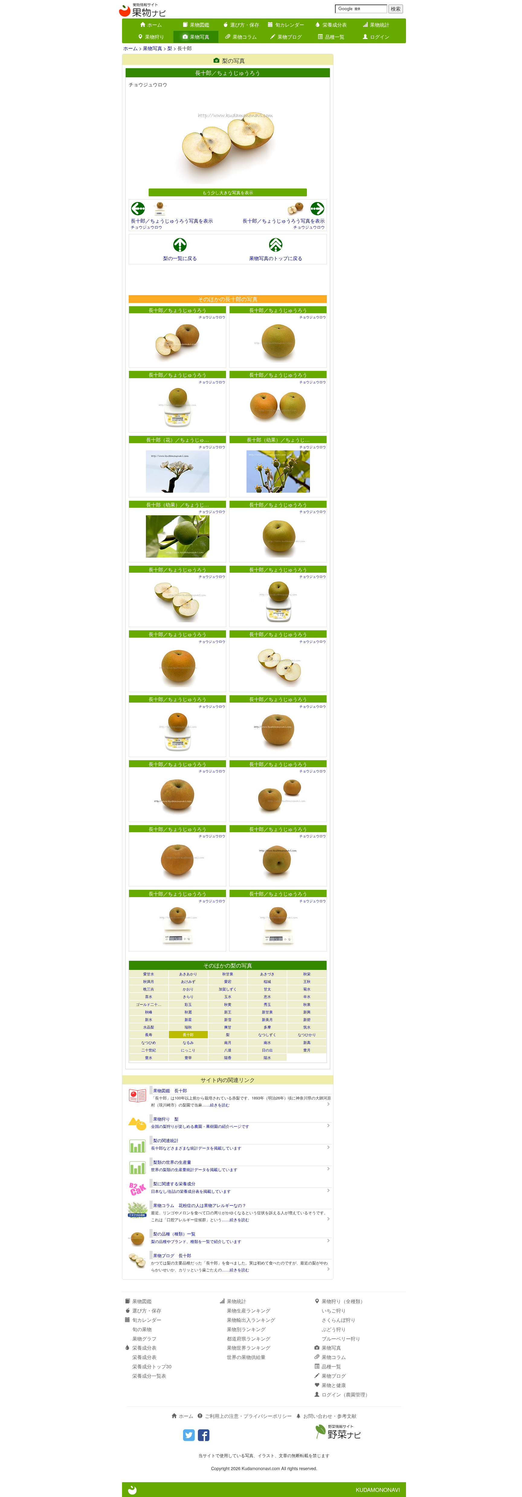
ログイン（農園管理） (346, 1394)
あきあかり (188, 973)
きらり (188, 996)
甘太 (267, 988)
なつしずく (267, 1034)
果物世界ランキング (248, 1347)
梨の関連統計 (166, 1140)
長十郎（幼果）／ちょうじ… (278, 439)
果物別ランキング (246, 1329)
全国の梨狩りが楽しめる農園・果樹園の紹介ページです (200, 1126)
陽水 (267, 1057)
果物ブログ (290, 36)
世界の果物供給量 (246, 1357)
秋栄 (307, 973)
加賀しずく (228, 988)
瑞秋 (188, 1026)
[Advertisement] (227, 279)
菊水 (307, 988)
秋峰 (148, 1011)
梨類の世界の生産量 (172, 1162)
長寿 (148, 1034)
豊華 (188, 1057)
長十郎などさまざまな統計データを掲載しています (196, 1148)
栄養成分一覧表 (149, 1375)
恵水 (267, 996)
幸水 (307, 996)
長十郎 (188, 1034)
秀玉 (267, 1004)
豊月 (307, 1049)
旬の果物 (142, 1329)
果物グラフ (144, 1338)
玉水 (227, 996)
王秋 (307, 981)
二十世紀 (148, 1049)
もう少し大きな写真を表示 (227, 192)
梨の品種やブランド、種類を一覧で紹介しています (196, 1241)
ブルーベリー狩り (341, 1338)
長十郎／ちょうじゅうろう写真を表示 (172, 220)
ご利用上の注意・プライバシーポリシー (248, 1415)
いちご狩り (334, 1310)
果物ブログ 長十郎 (172, 1255)
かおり (188, 988)
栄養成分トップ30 (152, 1366)
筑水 (307, 1026)
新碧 (307, 1019)
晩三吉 (148, 988)
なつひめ (148, 1042)
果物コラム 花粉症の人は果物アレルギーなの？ (199, 1205)
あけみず (188, 981)
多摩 (267, 1026)
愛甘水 (148, 973)
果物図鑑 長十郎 (170, 1090)
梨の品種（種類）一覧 (174, 1234)
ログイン (379, 36)
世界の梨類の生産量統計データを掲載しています (194, 1169)
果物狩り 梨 (166, 1119)
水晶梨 (148, 1026)
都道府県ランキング (248, 1338)
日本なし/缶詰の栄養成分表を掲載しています (191, 1191)
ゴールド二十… (148, 1004)
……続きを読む (216, 1105)
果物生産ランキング (248, 1310)
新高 (307, 1042)
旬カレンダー (289, 24)
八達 (227, 1049)
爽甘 (227, 1026)
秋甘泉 (227, 973)
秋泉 (307, 1004)
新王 (227, 1011)
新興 (307, 1011)
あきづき (267, 973)
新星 (188, 1019)
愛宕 (227, 981)
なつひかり (307, 1034)
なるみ (188, 1042)
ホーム (154, 24)
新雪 (227, 1019)
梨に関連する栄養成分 (174, 1183)
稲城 (267, 981)
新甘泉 (267, 1011)
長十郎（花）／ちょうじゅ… (177, 439)
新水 (148, 1019)
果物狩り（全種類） (343, 1301)
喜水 (148, 996)
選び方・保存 (244, 24)
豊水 (148, 1057)
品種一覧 (334, 36)
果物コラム (245, 36)
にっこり (188, 1049)
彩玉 (188, 1004)
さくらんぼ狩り (339, 1319)
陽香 (227, 1057)
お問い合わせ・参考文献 (329, 1415)
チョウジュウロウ (146, 227)
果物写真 (199, 36)
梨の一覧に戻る (180, 258)
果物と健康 (334, 1385)
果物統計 (379, 24)
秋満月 (148, 981)
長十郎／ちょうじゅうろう (178, 310)
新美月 (267, 1019)
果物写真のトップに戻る (275, 258)
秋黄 (227, 1004)
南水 (267, 1042)
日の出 (267, 1049)
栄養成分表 (335, 24)
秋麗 (188, 1011)
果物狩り (154, 36)
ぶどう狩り (334, 1329)
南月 (227, 1042)
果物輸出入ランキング (251, 1319)
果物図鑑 (199, 24)
